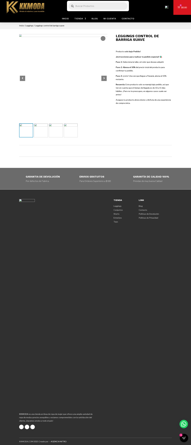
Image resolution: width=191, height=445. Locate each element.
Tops (116, 221)
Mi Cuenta (109, 19)
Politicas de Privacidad (148, 218)
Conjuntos (118, 210)
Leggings (29, 25)
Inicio (65, 19)
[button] (104, 78)
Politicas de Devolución (149, 214)
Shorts (116, 214)
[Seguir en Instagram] (21, 427)
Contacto (128, 19)
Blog (94, 19)
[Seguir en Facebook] (27, 427)
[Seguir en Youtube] (32, 427)
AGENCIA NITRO (59, 441)
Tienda (78, 19)
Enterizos (118, 218)
